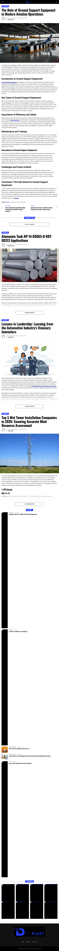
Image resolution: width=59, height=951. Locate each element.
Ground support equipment (9, 82)
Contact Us (35, 942)
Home (22, 942)
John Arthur (11, 19)
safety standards (14, 120)
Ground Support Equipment (18, 202)
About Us (28, 942)
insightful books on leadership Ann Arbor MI (43, 386)
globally (16, 198)
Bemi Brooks (11, 245)
